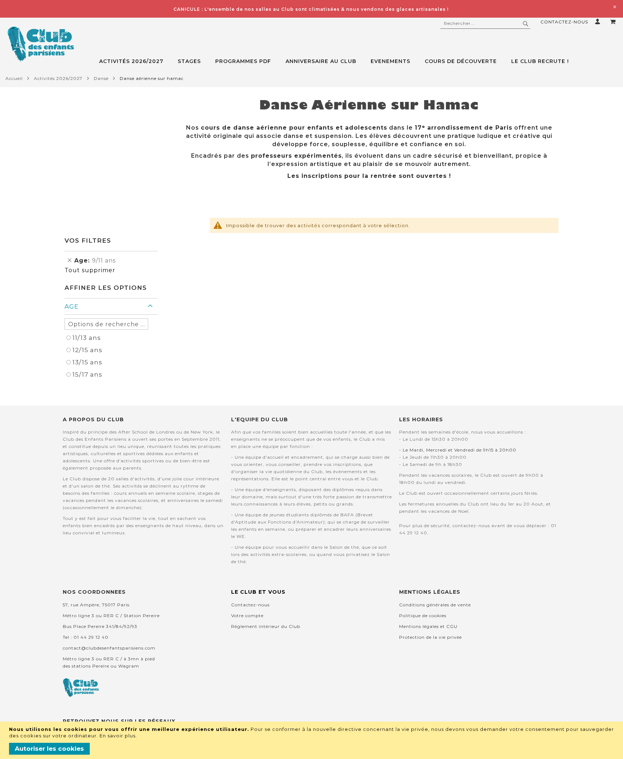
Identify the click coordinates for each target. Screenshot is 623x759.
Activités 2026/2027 (58, 78)
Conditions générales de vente (435, 604)
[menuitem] (135, 61)
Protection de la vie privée (430, 637)
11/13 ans (86, 337)
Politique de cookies (422, 615)
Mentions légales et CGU (428, 626)
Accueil (14, 78)
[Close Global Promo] (614, 6)
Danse (101, 78)
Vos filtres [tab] (88, 240)
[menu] (361, 61)
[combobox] (485, 23)
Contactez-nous (564, 21)
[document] (312, 740)
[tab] (361, 61)
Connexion (599, 21)
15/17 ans (87, 374)
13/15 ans (87, 362)
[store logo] (40, 44)
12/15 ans (87, 350)
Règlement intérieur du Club (265, 626)
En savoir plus (118, 735)
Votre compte (247, 615)
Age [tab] (72, 306)
